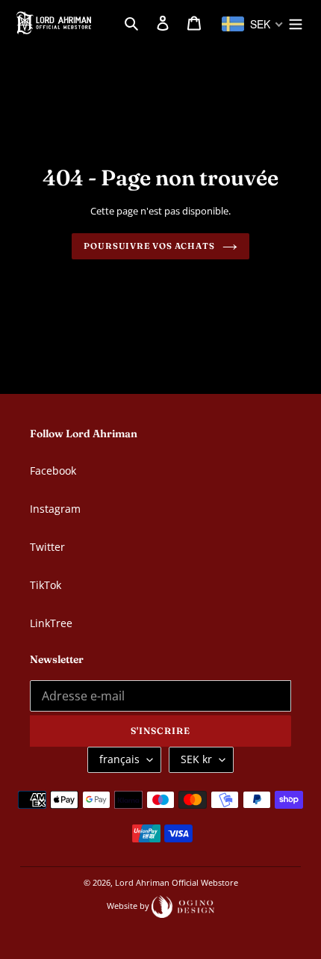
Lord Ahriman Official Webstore (176, 882)
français (119, 759)
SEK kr (196, 759)
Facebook (53, 470)
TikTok (45, 585)
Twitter (47, 547)
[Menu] (295, 22)
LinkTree (51, 623)
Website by (129, 905)
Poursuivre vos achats (149, 246)
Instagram (55, 509)
